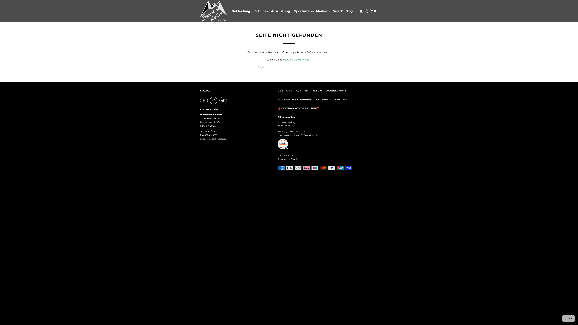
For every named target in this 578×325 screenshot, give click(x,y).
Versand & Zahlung (331, 99)
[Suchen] (366, 11)
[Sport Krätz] (213, 11)
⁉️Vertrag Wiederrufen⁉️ (298, 108)
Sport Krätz (291, 155)
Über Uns (285, 90)
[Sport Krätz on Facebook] (204, 100)
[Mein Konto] (361, 11)
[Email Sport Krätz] (223, 100)
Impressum (313, 90)
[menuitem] (242, 11)
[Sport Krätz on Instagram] (214, 100)
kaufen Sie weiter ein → (298, 59)
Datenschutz (336, 90)
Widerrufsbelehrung (295, 99)
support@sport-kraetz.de (213, 139)
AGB (299, 90)
